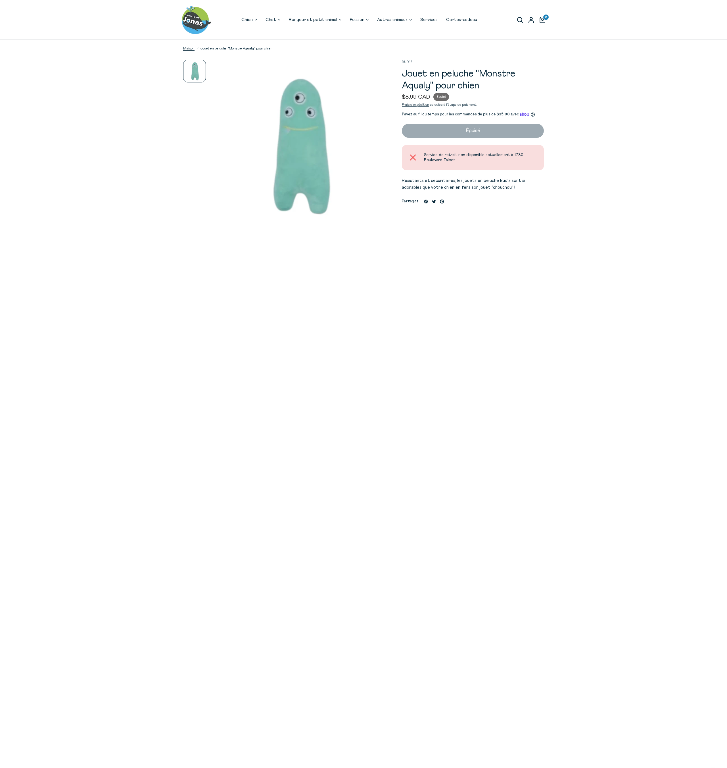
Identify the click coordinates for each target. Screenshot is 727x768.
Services (429, 20)
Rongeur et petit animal (313, 20)
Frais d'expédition (415, 105)
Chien (247, 20)
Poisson (357, 20)
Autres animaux (392, 20)
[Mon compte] (531, 20)
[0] (541, 20)
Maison (189, 48)
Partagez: (410, 201)
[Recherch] (520, 20)
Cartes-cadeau (461, 20)
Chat (271, 20)
